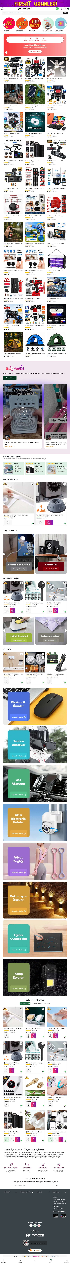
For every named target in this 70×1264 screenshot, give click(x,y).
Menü (2, 9)
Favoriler (20, 1262)
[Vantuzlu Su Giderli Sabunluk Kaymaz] (35, 1017)
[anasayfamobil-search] (3, 11)
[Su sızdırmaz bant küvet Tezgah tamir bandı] (13, 1017)
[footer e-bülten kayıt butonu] (56, 1185)
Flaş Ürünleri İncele (35, 51)
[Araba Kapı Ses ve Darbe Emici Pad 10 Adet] (13, 1086)
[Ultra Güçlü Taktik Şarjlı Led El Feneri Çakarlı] (35, 662)
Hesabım (66, 1262)
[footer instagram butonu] (39, 1225)
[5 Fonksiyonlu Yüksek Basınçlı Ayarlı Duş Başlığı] (13, 591)
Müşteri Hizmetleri (25, 1192)
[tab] (25, 1003)
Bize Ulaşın (56, 1192)
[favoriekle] (32, 484)
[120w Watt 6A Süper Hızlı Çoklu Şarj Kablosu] (56, 662)
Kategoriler (7, 1192)
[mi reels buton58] (22, 411)
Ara (65, 13)
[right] (65, 24)
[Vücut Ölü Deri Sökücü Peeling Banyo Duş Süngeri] (57, 1017)
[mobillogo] (25, 8)
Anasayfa (3, 1262)
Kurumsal (39, 1192)
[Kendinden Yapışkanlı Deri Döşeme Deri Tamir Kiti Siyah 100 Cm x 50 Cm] (35, 149)
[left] (4, 24)
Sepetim (51, 1261)
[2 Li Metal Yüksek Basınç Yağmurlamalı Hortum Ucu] (35, 1086)
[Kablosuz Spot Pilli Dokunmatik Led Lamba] (13, 662)
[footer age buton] (35, 1250)
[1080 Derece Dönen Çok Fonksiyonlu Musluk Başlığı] (35, 591)
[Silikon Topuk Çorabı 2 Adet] (51, 497)
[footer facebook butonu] (31, 1225)
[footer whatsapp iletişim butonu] (35, 1225)
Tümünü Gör (10, 378)
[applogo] (55, 1216)
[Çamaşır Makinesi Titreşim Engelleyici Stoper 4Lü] (18, 497)
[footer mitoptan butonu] (35, 1235)
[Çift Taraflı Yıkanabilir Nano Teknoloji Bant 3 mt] (35, 1120)
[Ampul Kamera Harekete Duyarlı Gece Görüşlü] (57, 1120)
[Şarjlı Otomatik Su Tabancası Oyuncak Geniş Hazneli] (35, 232)
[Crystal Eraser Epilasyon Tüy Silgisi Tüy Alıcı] (57, 1086)
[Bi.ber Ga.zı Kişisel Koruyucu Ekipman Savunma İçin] (13, 232)
